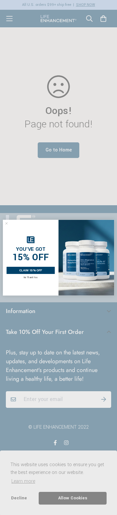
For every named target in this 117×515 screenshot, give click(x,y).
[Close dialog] (6, 223)
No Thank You (31, 277)
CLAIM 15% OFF (30, 270)
